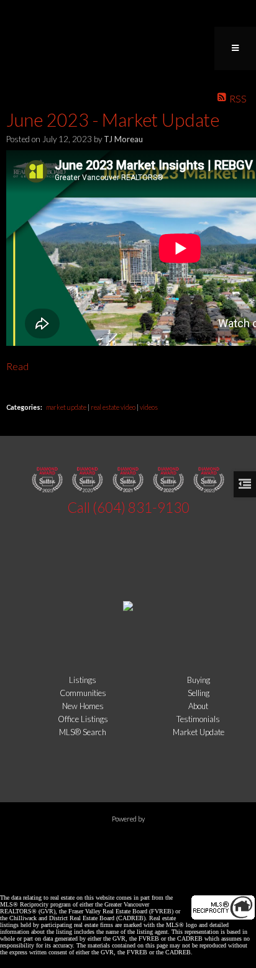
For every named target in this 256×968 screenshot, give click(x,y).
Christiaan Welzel (92, 877)
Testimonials (198, 719)
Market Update (198, 732)
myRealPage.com (128, 841)
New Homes (83, 706)
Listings (82, 680)
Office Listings (83, 719)
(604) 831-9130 (141, 507)
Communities (83, 693)
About (198, 706)
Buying (198, 680)
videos (149, 407)
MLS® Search (82, 732)
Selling (198, 693)
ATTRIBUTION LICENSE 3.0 (193, 877)
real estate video (114, 407)
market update (67, 407)
